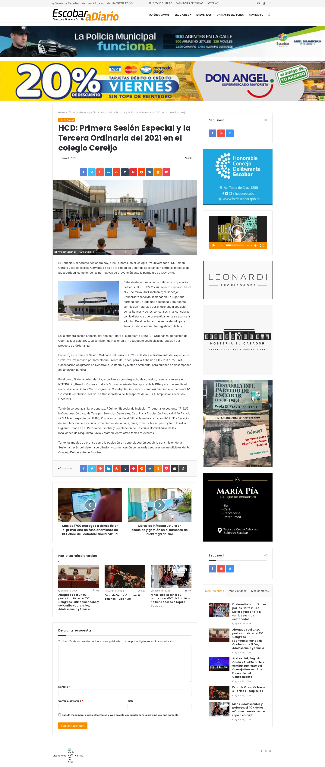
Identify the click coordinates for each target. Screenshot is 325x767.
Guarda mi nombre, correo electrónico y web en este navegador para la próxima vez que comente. (120, 714)
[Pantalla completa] (262, 245)
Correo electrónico (70, 700)
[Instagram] (258, 3)
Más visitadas (238, 591)
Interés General (79, 112)
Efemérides (204, 14)
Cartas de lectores (230, 14)
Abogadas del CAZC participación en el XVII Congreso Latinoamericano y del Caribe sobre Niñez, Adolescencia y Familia (78, 602)
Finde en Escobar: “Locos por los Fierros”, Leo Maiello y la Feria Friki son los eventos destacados (249, 612)
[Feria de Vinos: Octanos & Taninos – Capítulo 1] (125, 576)
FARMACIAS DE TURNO (189, 3)
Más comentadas (261, 591)
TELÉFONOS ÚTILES (160, 3)
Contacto (256, 14)
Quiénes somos (159, 14)
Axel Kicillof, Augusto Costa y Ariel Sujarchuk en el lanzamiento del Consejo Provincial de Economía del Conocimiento (248, 667)
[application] (238, 232)
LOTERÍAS (212, 3)
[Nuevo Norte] (85, 15)
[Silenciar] (256, 245)
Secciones (182, 14)
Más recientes (214, 591)
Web (130, 700)
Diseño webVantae (67, 755)
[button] (237, 232)
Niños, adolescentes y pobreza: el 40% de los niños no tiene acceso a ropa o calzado (170, 600)
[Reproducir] (214, 245)
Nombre (64, 686)
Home (64, 112)
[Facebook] (270, 3)
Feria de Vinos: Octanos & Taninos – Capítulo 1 (122, 597)
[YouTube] (264, 3)
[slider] (235, 245)
